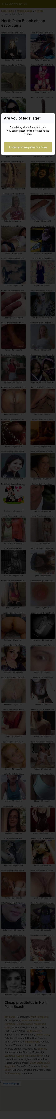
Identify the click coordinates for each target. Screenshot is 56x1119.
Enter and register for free (28, 147)
